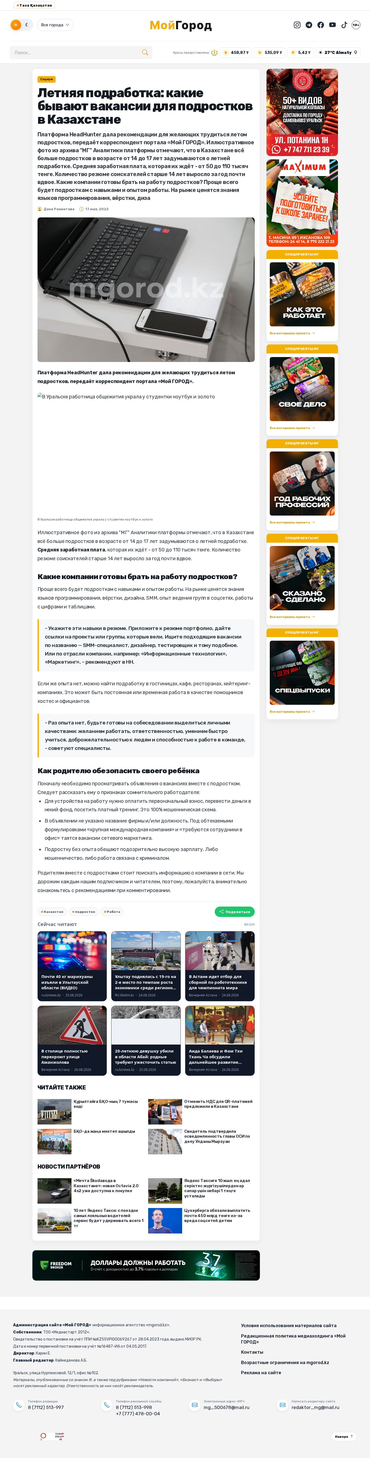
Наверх (341, 1437)
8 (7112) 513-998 (134, 1407)
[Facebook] (320, 25)
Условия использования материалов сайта (289, 1325)
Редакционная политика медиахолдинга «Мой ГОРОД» (293, 1339)
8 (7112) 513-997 (46, 1407)
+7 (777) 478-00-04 (138, 1413)
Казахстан (53, 912)
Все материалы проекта (290, 333)
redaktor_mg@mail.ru (315, 1407)
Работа (113, 912)
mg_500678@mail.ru (226, 1407)
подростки (85, 912)
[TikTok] (344, 25)
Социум (46, 79)
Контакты (252, 1352)
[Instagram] (297, 25)
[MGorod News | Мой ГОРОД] (185, 25)
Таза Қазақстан (34, 5)
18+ (356, 25)
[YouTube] (332, 25)
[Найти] (145, 52)
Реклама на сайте (261, 1372)
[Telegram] (309, 25)
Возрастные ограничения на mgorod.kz (285, 1362)
